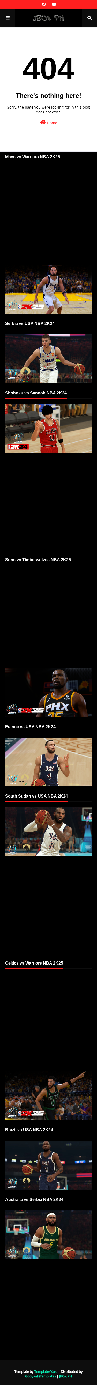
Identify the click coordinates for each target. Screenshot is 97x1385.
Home (51, 122)
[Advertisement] (48, 216)
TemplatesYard (45, 1371)
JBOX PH (65, 1376)
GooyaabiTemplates (40, 1376)
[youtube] (53, 4)
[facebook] (44, 4)
